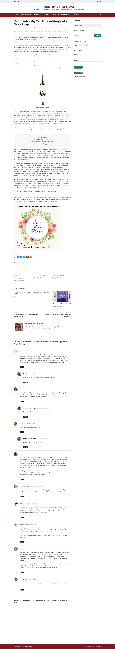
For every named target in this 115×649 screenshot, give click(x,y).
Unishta (22, 579)
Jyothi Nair (23, 351)
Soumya (22, 524)
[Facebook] (97, 1)
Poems (54, 14)
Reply (21, 367)
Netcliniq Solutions (96, 646)
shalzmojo (22, 454)
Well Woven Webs (26, 14)
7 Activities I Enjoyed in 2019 (62, 304)
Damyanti (22, 423)
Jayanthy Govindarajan (30, 27)
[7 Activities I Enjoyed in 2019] (62, 297)
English (79, 45)
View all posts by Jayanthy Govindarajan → (36, 332)
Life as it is (46, 14)
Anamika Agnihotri (25, 548)
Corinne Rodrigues (25, 486)
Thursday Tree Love (64, 14)
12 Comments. (40, 27)
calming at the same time (34, 59)
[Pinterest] (101, 1)
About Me (75, 14)
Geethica (22, 389)
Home (16, 14)
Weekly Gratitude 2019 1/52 (58, 275)
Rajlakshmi (23, 503)
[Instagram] (99, 1)
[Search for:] (87, 35)
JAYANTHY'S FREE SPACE (58, 7)
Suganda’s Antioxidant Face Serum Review (42, 293)
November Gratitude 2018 (39, 275)
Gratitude (37, 14)
